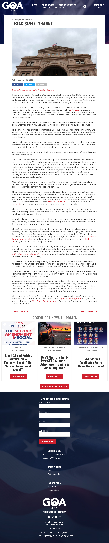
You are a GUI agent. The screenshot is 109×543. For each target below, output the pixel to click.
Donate (59, 7)
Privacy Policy (64, 537)
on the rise (17, 204)
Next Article (89, 311)
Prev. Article (20, 311)
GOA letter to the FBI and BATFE (27, 254)
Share (17, 84)
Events (18, 347)
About (46, 7)
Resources (48, 5)
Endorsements (67, 5)
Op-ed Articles (26, 20)
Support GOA (99, 6)
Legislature (53, 490)
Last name (44, 412)
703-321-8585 (54, 529)
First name (44, 403)
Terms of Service (67, 535)
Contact (52, 487)
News (34, 5)
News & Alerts (58, 347)
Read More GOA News (54, 386)
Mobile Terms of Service (48, 537)
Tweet (30, 84)
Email (42, 84)
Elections (83, 347)
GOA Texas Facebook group (45, 301)
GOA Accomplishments (54, 454)
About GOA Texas (51, 458)
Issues (15, 20)
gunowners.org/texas (71, 299)
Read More (18, 376)
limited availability (57, 202)
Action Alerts (54, 474)
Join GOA (52, 471)
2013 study (75, 110)
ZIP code (43, 431)
